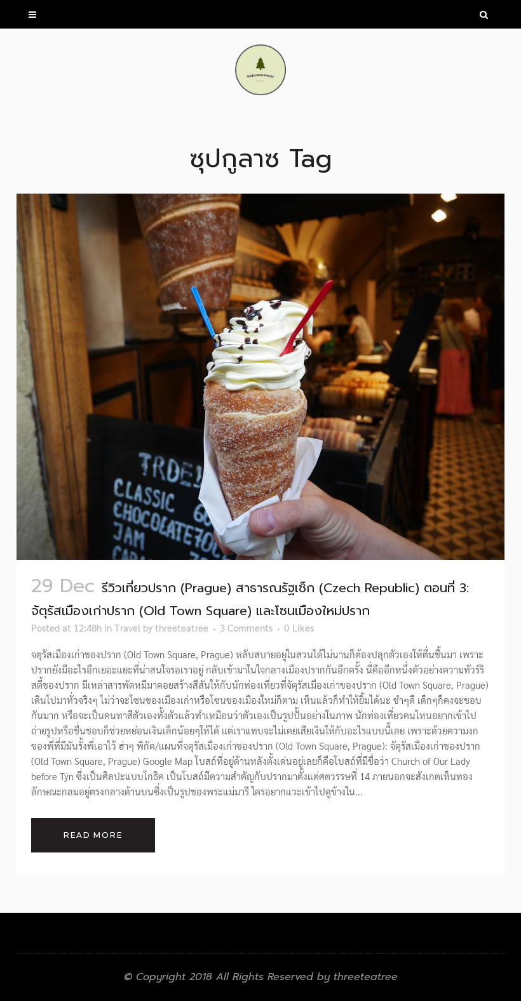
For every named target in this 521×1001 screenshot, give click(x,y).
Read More (93, 835)
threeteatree (181, 627)
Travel (127, 627)
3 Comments (246, 627)
